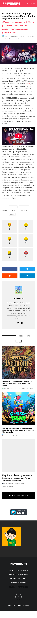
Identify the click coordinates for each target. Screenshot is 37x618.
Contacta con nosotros (18, 574)
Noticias (22, 36)
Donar (25, 578)
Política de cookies (18, 583)
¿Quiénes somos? (22, 570)
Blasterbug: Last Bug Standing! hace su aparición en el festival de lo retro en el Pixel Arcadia (18, 430)
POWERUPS (25, 605)
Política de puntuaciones (18, 587)
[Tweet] (27, 269)
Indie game (14, 210)
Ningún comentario (27, 388)
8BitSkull (13, 206)
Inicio (11, 570)
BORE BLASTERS (24, 206)
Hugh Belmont (8, 483)
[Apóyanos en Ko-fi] (18, 510)
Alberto (7, 36)
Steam (28, 84)
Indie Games (14, 36)
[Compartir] (9, 269)
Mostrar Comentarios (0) (17, 495)
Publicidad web (15, 578)
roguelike (24, 210)
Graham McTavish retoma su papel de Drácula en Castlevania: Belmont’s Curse (18, 383)
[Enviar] (9, 275)
